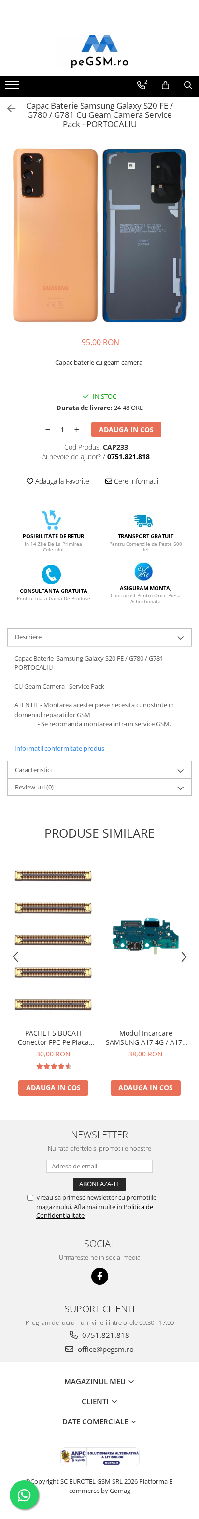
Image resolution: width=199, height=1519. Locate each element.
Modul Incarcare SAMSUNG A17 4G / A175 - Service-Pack (146, 1037)
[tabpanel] (99, 235)
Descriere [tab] (28, 637)
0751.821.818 (104, 1335)
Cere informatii (135, 481)
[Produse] (13, 88)
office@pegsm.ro (105, 1349)
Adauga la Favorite (61, 481)
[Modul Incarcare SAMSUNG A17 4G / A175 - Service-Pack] (145, 940)
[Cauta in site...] (188, 85)
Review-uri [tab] (34, 787)
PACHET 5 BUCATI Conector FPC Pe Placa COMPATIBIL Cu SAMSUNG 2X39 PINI (53, 1037)
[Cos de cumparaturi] (165, 85)
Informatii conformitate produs (59, 748)
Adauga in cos (126, 429)
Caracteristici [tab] (33, 769)
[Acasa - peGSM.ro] (99, 52)
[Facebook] (99, 1276)
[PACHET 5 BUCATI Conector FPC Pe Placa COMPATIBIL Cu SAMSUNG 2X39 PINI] (53, 940)
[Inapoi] (7, 108)
